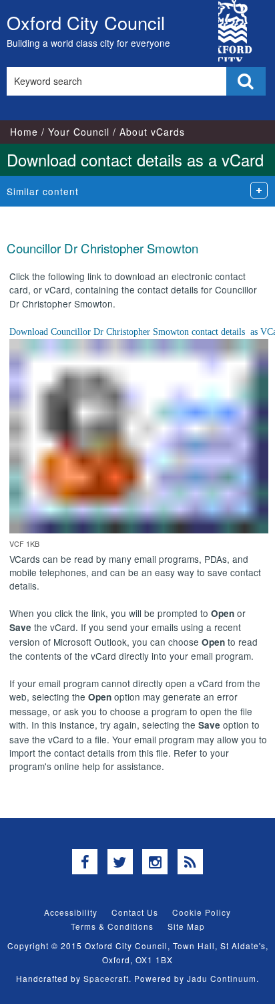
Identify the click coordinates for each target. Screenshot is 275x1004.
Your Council (78, 131)
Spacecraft (106, 978)
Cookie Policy (201, 912)
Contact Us (134, 912)
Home (24, 131)
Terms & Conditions (112, 926)
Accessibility (70, 912)
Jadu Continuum (221, 978)
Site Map (186, 926)
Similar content (43, 191)
